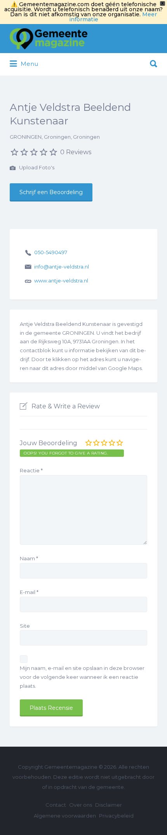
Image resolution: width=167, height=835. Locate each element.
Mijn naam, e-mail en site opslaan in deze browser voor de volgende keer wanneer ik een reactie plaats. (82, 677)
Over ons (80, 805)
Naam (29, 558)
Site (25, 626)
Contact (55, 805)
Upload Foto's (36, 167)
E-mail (29, 592)
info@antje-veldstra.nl (61, 266)
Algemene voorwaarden (65, 816)
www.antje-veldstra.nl (61, 280)
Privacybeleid (116, 816)
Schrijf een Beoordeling (51, 192)
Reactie (31, 470)
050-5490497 (50, 252)
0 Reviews (75, 152)
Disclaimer (108, 805)
